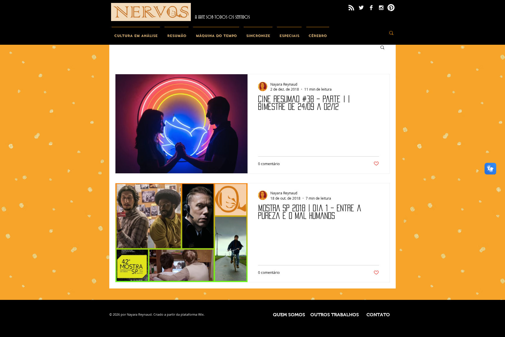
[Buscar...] (391, 33)
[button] (382, 48)
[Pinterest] (391, 7)
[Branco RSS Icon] (351, 7)
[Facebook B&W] (371, 7)
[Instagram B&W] (381, 7)
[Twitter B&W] (361, 7)
